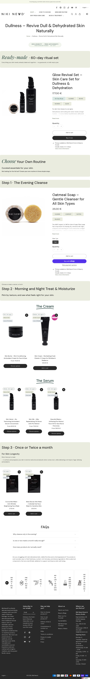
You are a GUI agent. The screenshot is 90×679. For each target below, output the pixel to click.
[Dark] (86, 14)
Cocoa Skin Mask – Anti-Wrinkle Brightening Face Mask (11, 504)
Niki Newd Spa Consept (62, 625)
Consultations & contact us (46, 627)
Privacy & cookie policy (46, 638)
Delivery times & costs (46, 622)
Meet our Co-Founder (62, 617)
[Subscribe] (33, 612)
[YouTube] (72, 8)
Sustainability (62, 621)
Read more (55, 118)
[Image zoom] (23, 94)
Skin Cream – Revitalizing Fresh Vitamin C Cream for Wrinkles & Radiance (45, 358)
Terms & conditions (47, 634)
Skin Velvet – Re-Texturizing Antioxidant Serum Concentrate (12, 421)
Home (28, 36)
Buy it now (69, 138)
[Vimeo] (76, 8)
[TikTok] (68, 8)
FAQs (42, 631)
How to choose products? (45, 613)
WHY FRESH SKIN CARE (37, 15)
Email (25, 612)
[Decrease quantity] (54, 126)
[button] (69, 133)
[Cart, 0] (80, 14)
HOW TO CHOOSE (45, 12)
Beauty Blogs (62, 613)
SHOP (32, 12)
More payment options (69, 265)
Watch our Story (63, 610)
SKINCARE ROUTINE (61, 12)
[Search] (72, 14)
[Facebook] (57, 8)
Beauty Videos (62, 628)
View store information (62, 149)
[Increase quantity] (61, 126)
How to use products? (44, 618)
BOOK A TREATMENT (55, 15)
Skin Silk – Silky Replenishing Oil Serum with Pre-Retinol (34, 421)
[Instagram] (64, 8)
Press (42, 642)
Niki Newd (35, 675)
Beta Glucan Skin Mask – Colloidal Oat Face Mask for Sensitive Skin (34, 504)
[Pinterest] (60, 8)
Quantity (55, 123)
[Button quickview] (26, 315)
